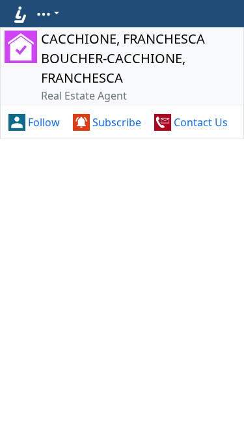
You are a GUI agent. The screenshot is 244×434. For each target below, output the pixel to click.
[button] (47, 13)
